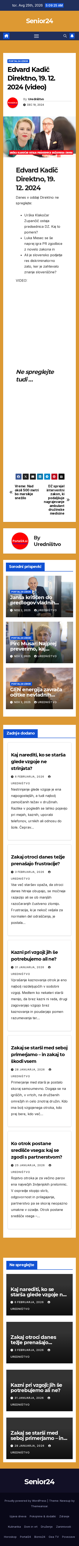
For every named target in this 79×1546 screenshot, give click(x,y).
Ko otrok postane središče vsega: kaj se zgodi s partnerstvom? (36, 1150)
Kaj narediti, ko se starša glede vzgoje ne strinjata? (38, 761)
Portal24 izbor (18, 61)
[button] (65, 36)
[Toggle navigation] (36, 36)
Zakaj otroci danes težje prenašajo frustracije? (33, 1342)
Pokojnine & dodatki (43, 1516)
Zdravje (64, 1516)
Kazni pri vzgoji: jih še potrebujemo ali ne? (36, 1387)
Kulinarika (14, 1526)
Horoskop (10, 1536)
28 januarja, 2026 (30, 1069)
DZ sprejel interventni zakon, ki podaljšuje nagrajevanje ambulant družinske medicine (54, 499)
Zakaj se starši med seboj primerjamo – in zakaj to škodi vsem (39, 1054)
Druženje (47, 1526)
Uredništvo (36, 99)
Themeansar (39, 1506)
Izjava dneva (18, 1516)
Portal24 (25, 1536)
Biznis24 (39, 1536)
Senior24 (39, 21)
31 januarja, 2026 (30, 967)
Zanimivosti (63, 1526)
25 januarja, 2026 (30, 1165)
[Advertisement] (39, 311)
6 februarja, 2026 (30, 776)
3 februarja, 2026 (30, 871)
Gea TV (54, 1536)
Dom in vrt (30, 1526)
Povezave (68, 1536)
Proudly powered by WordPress (26, 1500)
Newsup (65, 1500)
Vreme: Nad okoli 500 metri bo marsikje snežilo (27, 492)
